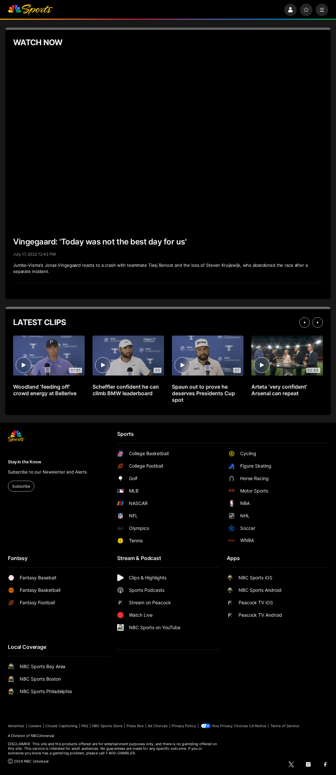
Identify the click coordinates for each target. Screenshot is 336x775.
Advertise (16, 726)
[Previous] (304, 322)
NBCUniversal (42, 735)
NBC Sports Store (107, 726)
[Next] (317, 322)
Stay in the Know (24, 461)
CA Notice (257, 726)
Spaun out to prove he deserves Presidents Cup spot (203, 393)
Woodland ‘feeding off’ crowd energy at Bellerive (44, 390)
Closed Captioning (61, 726)
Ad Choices (158, 726)
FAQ (84, 726)
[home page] (30, 10)
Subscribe (21, 486)
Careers (34, 726)
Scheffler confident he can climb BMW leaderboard (126, 390)
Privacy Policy (184, 726)
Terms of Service (284, 726)
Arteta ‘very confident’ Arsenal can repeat (279, 390)
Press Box (135, 726)
